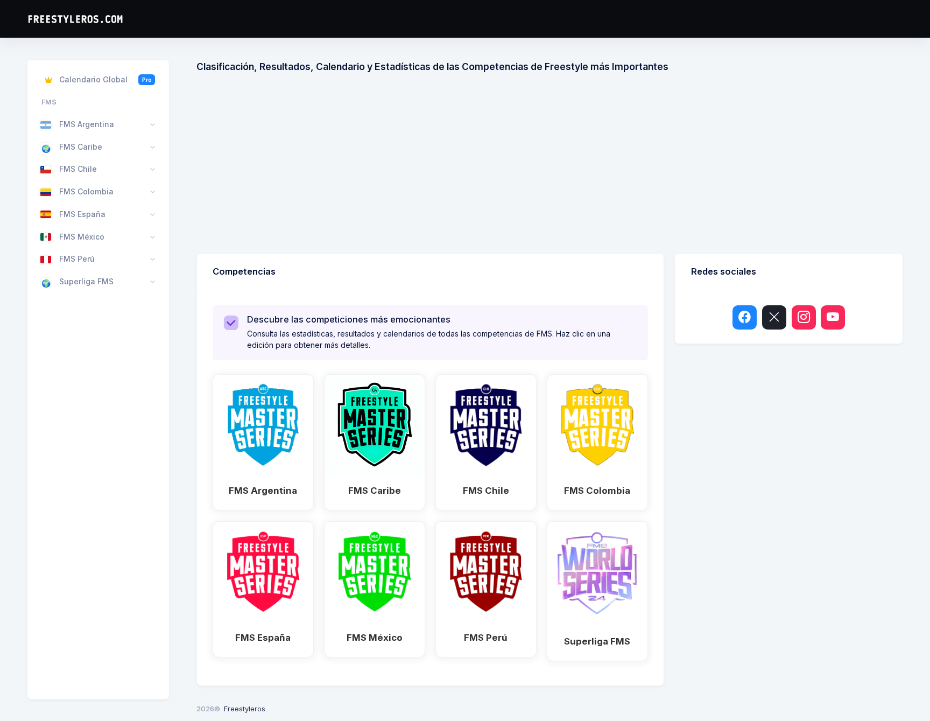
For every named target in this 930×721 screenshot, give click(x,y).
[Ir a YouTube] (833, 317)
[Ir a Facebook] (744, 317)
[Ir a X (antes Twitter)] (774, 317)
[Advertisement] (550, 167)
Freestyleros (244, 708)
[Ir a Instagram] (804, 317)
